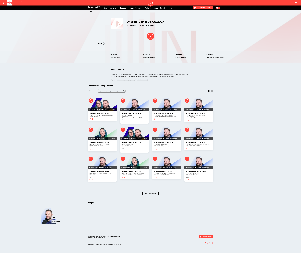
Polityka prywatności (114, 244)
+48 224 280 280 (142, 80)
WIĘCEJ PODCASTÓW (150, 193)
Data (90, 90)
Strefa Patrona (135, 7)
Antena (113, 7)
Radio (147, 7)
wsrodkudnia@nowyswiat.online (126, 80)
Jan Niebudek (151, 25)
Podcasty (123, 7)
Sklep (156, 7)
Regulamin (91, 244)
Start (106, 7)
